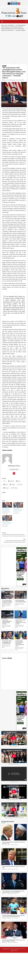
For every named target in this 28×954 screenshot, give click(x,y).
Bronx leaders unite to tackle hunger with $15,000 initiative (7, 642)
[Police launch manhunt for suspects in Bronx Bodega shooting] (7, 614)
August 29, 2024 (19, 626)
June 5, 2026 (11, 942)
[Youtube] (19, 3)
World (4, 863)
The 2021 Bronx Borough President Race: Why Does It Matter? (18, 509)
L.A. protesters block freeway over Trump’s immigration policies (7, 601)
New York (4, 597)
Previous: (13, 535)
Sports (4, 912)
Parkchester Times (6, 80)
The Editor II (5, 844)
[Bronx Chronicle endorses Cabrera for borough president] (7, 505)
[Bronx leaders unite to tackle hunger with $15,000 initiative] (7, 635)
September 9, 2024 (19, 604)
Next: (15, 541)
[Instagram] (14, 3)
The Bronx (8, 597)
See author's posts (14, 469)
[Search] (26, 21)
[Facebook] (11, 3)
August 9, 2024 (18, 648)
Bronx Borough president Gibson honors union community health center (19, 643)
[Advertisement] (14, 46)
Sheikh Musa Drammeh (6, 604)
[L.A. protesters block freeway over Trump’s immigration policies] (7, 595)
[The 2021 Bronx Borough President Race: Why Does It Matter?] (18, 505)
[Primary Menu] (2, 21)
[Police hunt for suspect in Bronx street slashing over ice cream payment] (21, 614)
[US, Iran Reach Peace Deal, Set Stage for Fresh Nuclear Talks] (14, 856)
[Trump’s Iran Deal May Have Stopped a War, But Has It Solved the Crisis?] (14, 832)
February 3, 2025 (6, 605)
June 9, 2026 (11, 893)
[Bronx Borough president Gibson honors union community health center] (21, 635)
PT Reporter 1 (5, 869)
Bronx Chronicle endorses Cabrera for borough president (6, 509)
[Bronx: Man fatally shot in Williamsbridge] (21, 595)
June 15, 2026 (11, 844)
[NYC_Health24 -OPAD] (21, 566)
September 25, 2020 (15, 80)
